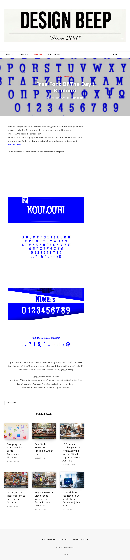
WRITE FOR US (54, 55)
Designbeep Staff (56, 98)
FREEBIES (38, 55)
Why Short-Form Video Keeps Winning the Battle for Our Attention (44, 499)
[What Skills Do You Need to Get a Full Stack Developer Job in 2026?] (72, 480)
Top (66, 555)
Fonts (61, 76)
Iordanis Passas (14, 144)
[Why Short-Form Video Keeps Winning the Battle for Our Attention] (44, 480)
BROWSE (22, 55)
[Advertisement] (45, 174)
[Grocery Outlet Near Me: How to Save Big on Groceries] (16, 480)
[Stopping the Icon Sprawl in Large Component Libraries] (16, 431)
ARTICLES (8, 55)
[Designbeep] (65, 26)
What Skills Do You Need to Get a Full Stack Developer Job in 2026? (71, 499)
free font (11, 403)
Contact (64, 539)
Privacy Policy (80, 539)
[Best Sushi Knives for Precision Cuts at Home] (44, 431)
